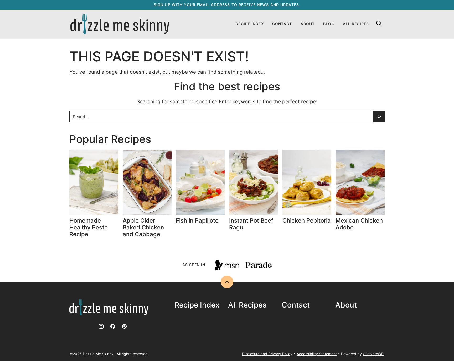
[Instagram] (101, 326)
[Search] (379, 23)
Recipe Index (250, 23)
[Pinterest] (124, 326)
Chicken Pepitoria (306, 220)
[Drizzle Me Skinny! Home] (119, 24)
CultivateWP (373, 354)
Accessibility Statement (317, 354)
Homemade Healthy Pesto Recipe (88, 227)
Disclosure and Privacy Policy (267, 354)
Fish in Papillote (198, 220)
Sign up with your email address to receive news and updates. (227, 4)
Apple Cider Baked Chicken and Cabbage (143, 227)
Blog (328, 23)
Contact (282, 23)
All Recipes (356, 23)
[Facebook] (112, 326)
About (308, 23)
